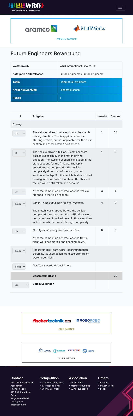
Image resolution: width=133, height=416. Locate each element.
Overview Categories (52, 382)
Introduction (77, 382)
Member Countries (80, 385)
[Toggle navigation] (120, 7)
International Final (51, 385)
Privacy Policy (107, 385)
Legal (103, 388)
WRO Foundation (79, 388)
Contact (104, 382)
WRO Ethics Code (51, 388)
